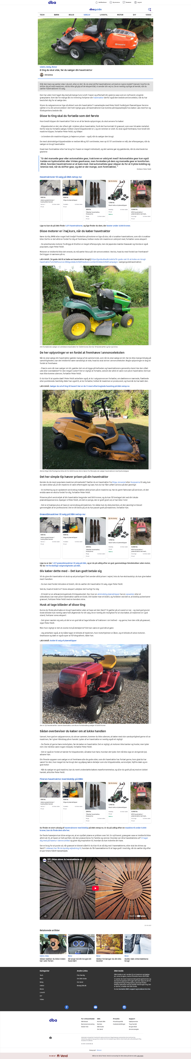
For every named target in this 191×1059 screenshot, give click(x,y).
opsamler (130, 594)
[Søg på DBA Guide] (149, 9)
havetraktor (98, 97)
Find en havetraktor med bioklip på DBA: (61, 779)
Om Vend (80, 982)
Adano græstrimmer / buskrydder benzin (47, 201)
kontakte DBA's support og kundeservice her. (135, 989)
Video (148, 14)
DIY (134, 14)
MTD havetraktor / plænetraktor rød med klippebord (138, 214)
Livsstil (104, 14)
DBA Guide (95, 9)
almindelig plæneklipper (109, 594)
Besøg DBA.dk (81, 985)
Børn (56, 14)
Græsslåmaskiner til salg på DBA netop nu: (63, 514)
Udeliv (87, 14)
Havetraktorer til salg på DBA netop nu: (61, 177)
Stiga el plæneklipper (70, 200)
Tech (42, 14)
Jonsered (121, 482)
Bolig (71, 14)
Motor (120, 14)
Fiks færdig (81, 975)
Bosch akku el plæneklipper (118, 205)
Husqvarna (135, 482)
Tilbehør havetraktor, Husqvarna (93, 213)
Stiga (114, 482)
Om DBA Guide (82, 978)
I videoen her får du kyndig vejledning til (63, 848)
